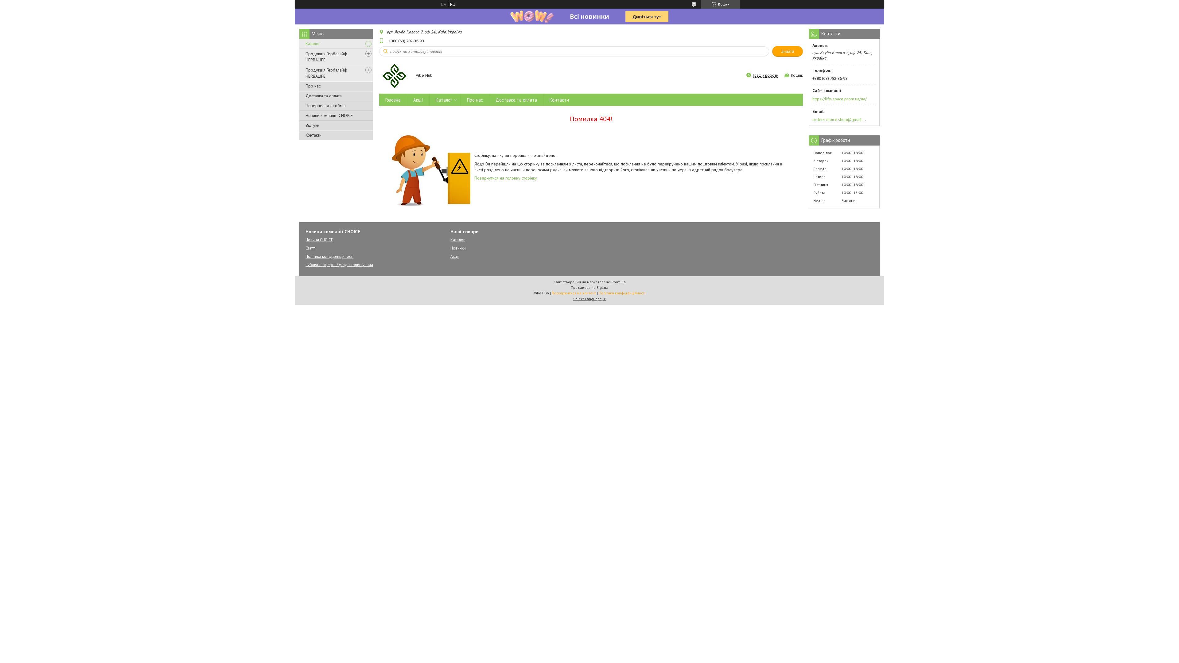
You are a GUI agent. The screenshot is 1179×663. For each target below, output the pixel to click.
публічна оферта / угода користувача (339, 264)
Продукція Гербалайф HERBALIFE (326, 57)
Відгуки (312, 125)
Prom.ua (619, 282)
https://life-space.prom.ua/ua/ (839, 99)
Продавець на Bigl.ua (589, 287)
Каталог (312, 43)
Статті (310, 248)
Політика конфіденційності (329, 256)
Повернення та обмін (325, 105)
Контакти (313, 135)
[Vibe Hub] (394, 75)
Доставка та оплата (323, 96)
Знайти (787, 51)
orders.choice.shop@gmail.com (839, 119)
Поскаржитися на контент (574, 293)
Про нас (313, 86)
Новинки (458, 248)
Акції (418, 100)
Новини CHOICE (319, 239)
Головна (393, 100)
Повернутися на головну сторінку (505, 178)
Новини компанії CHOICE (329, 115)
